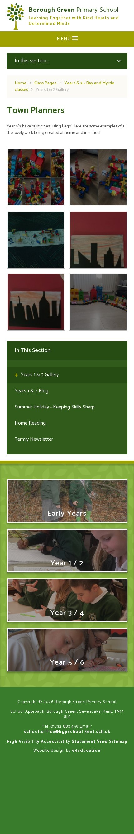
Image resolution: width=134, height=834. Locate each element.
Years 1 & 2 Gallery (52, 89)
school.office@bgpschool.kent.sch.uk (67, 731)
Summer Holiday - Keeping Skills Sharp (55, 407)
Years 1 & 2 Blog (31, 391)
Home (20, 83)
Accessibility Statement (68, 741)
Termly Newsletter (34, 439)
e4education (86, 750)
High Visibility (23, 741)
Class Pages (45, 83)
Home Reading (30, 423)
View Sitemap (112, 741)
